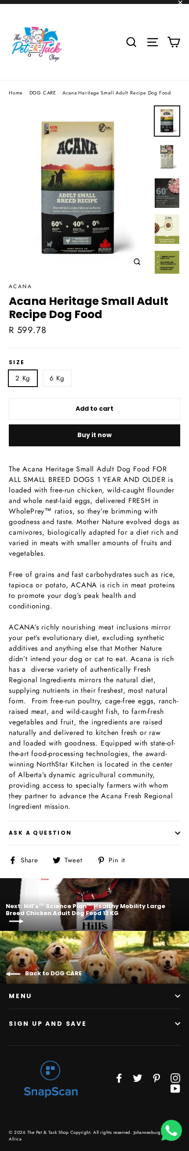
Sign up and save (48, 1023)
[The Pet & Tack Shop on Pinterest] (156, 1077)
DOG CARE (42, 92)
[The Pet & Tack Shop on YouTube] (175, 1088)
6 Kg (57, 378)
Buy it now (94, 435)
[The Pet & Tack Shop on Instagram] (175, 1077)
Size (17, 362)
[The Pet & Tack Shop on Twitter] (137, 1077)
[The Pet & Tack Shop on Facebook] (119, 1077)
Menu (20, 996)
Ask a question (40, 832)
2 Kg (22, 378)
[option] (79, 189)
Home (16, 92)
